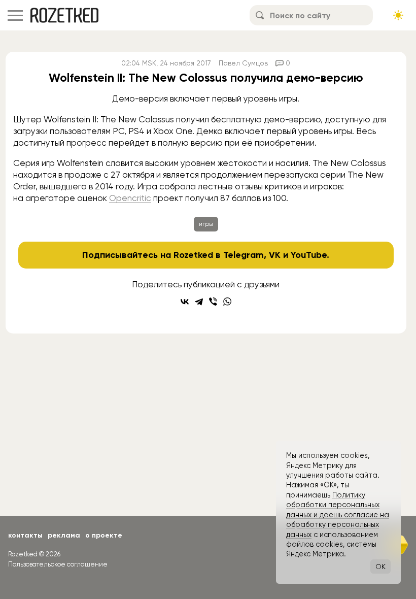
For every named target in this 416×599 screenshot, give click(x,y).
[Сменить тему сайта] (398, 15)
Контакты (25, 535)
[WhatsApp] (227, 301)
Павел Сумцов (243, 62)
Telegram (243, 254)
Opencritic (130, 198)
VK (275, 254)
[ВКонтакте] (185, 301)
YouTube (309, 254)
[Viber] (213, 301)
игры (206, 223)
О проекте (103, 535)
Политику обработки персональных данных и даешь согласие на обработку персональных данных (337, 515)
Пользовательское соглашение (58, 564)
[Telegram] (199, 301)
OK (380, 566)
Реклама (64, 535)
